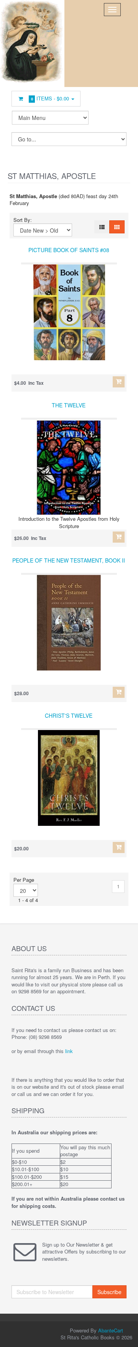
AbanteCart (110, 1330)
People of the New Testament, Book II (68, 560)
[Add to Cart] (119, 381)
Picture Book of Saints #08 (68, 250)
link (69, 1051)
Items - (50, 98)
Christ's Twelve (68, 715)
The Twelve (68, 405)
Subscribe (109, 1292)
